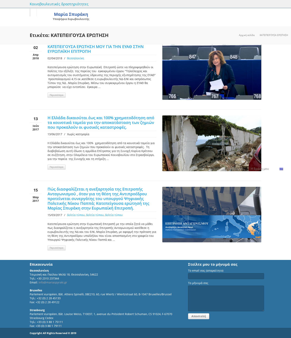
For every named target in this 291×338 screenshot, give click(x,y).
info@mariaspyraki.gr (53, 282)
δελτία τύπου (76, 215)
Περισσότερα (56, 94)
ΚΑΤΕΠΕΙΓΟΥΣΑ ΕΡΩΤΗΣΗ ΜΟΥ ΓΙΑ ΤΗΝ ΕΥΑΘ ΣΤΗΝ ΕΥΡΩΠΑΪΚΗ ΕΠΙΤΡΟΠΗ (96, 49)
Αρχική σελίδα (247, 35)
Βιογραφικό (235, 169)
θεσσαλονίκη (75, 58)
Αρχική (214, 169)
